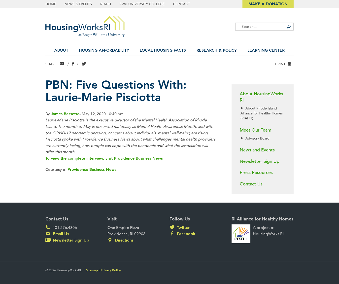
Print (280, 64)
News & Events (78, 4)
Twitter (183, 227)
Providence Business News (92, 169)
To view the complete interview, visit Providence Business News (104, 158)
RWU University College (142, 4)
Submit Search (289, 27)
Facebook (185, 233)
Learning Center (266, 50)
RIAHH (105, 4)
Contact (181, 4)
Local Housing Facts (163, 50)
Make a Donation (268, 3)
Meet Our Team (255, 130)
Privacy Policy (111, 270)
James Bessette (65, 113)
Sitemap (92, 270)
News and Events (257, 150)
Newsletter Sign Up (259, 161)
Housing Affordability (104, 50)
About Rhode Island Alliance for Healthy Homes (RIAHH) (261, 113)
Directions (124, 240)
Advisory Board (257, 138)
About (61, 50)
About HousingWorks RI (261, 97)
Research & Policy (217, 50)
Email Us (60, 233)
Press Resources (256, 172)
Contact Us (251, 184)
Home (50, 4)
